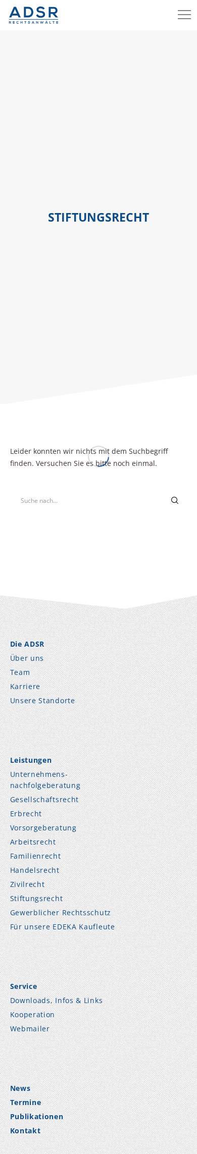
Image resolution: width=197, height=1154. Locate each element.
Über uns (27, 658)
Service (23, 986)
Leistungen (31, 760)
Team (20, 672)
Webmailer (30, 1028)
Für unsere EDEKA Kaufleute (62, 926)
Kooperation (33, 1014)
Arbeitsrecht (33, 842)
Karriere (25, 686)
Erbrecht (26, 813)
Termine (25, 1102)
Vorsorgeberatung (43, 827)
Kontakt (25, 1130)
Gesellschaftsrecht (44, 799)
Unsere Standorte (42, 700)
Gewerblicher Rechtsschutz (61, 912)
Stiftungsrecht (36, 898)
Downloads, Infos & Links (56, 1000)
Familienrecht (35, 856)
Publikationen (37, 1116)
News (20, 1088)
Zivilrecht (27, 884)
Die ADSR (27, 644)
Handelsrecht (35, 870)
